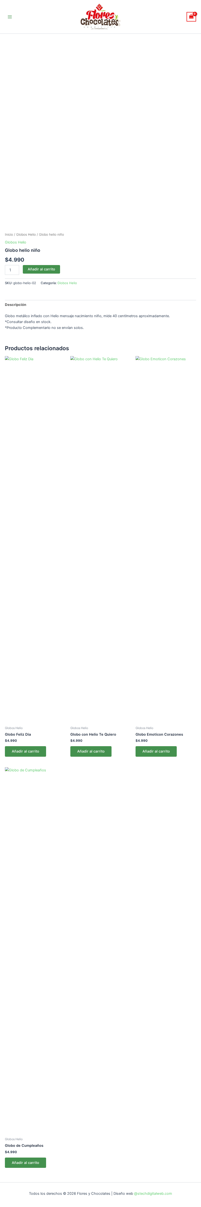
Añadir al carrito (41, 269)
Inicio (9, 234)
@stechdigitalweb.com (152, 1193)
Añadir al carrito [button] (25, 751)
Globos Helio (26, 234)
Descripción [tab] (15, 304)
